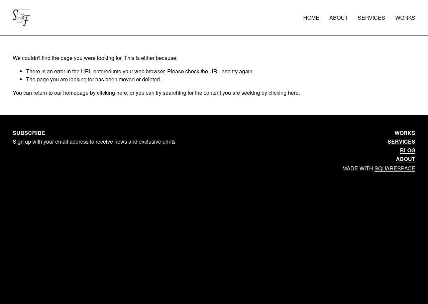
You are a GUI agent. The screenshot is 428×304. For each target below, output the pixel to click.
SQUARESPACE (394, 168)
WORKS (405, 17)
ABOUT (338, 17)
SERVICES (371, 17)
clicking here (112, 92)
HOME (311, 17)
